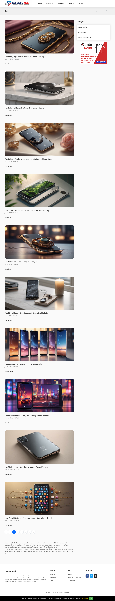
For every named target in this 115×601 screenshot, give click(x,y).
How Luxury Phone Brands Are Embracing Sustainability (27, 210)
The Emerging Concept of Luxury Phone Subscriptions (26, 56)
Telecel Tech (10, 571)
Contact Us (71, 581)
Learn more (85, 599)
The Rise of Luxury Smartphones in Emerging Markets (26, 313)
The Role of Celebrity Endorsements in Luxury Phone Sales (28, 159)
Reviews (49, 4)
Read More (8, 64)
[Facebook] (87, 576)
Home (40, 4)
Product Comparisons (84, 37)
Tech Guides (82, 32)
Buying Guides (82, 27)
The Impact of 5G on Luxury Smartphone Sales (23, 364)
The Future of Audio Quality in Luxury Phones (23, 262)
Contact (80, 4)
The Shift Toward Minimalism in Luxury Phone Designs (26, 467)
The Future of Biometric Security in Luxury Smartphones (27, 108)
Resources (60, 4)
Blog (71, 4)
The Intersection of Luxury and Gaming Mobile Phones (27, 415)
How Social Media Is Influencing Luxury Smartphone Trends (28, 518)
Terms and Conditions (75, 578)
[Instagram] (95, 576)
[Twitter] (91, 576)
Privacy (70, 575)
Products (52, 575)
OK (91, 599)
